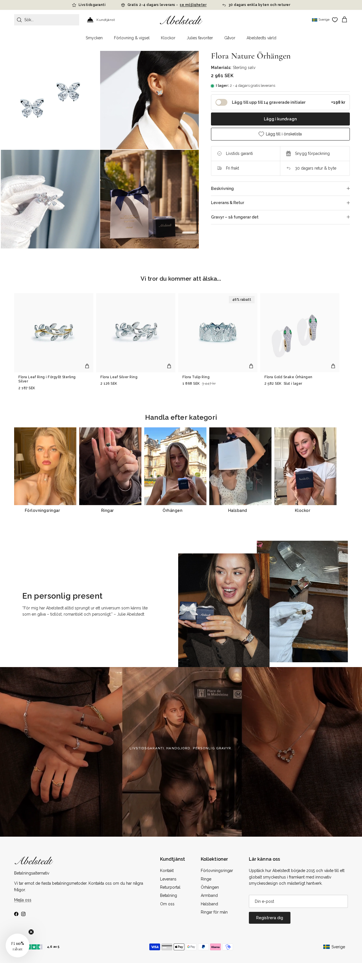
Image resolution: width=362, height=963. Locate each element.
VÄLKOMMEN (223, 505)
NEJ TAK (223, 522)
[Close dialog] (259, 425)
